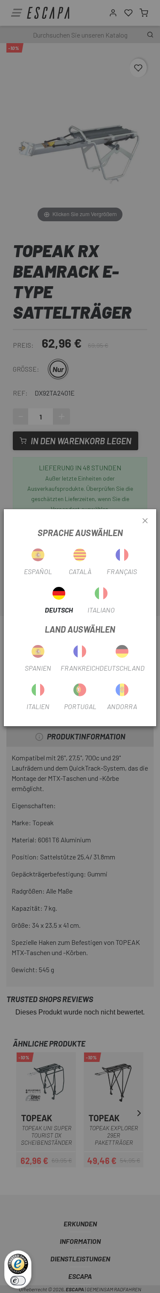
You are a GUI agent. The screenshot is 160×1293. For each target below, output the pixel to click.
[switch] (18, 1280)
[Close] (145, 521)
